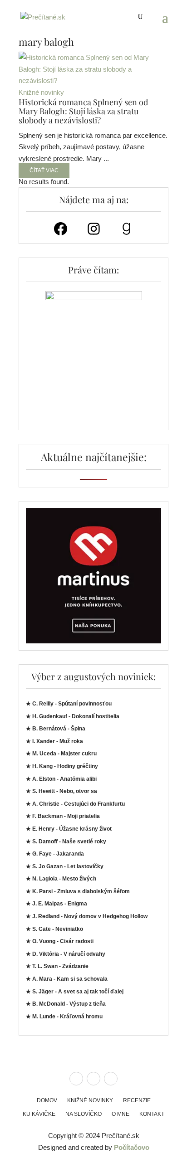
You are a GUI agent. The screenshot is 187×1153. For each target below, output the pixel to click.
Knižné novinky (41, 92)
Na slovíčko (83, 1114)
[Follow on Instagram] (93, 1078)
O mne (120, 1114)
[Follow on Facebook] (76, 1078)
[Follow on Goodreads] (111, 1078)
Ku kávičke (39, 1114)
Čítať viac (44, 170)
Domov (47, 1100)
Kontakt (151, 1114)
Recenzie (137, 1100)
